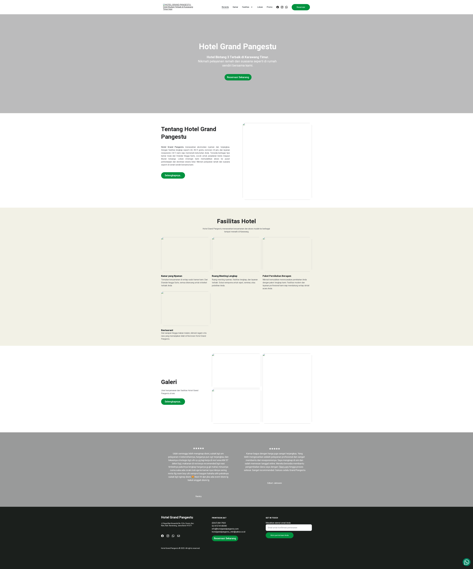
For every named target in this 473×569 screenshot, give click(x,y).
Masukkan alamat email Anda (278, 523)
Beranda (225, 7)
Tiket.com (284, 467)
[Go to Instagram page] (283, 7)
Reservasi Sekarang (238, 77)
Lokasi (260, 7)
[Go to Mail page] (178, 536)
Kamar (235, 7)
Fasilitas (245, 7)
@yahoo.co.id (239, 532)
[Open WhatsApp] (467, 562)
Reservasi (301, 7)
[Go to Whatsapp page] (286, 7)
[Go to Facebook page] (278, 7)
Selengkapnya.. (173, 175)
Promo (269, 7)
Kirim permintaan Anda (280, 535)
